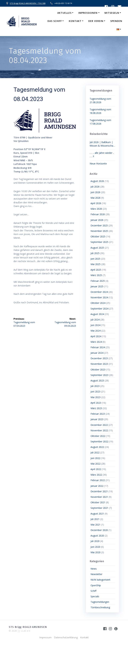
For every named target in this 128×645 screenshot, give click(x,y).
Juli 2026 (95, 186)
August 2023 (97, 380)
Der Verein (95, 21)
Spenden (116, 21)
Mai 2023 (95, 397)
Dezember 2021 (99, 491)
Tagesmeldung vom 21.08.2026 (100, 100)
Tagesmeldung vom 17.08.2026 (100, 122)
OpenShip (95, 585)
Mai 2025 (95, 264)
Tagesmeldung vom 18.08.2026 (100, 111)
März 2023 (96, 408)
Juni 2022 (95, 458)
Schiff (93, 590)
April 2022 (95, 469)
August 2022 (97, 447)
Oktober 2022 (97, 436)
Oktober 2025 (97, 236)
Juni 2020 (95, 546)
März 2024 (96, 341)
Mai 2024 (95, 330)
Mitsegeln (111, 12)
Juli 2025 (95, 253)
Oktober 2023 (97, 369)
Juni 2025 (95, 258)
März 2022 (96, 474)
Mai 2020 (95, 552)
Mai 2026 (95, 197)
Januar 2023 (96, 419)
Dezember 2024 (99, 291)
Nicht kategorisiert (100, 579)
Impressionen (88, 12)
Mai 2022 (95, 463)
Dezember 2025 (99, 225)
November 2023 (99, 363)
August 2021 (97, 513)
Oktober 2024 (97, 302)
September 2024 (99, 308)
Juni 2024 (95, 325)
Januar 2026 (96, 220)
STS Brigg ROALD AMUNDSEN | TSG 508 (27, 3)
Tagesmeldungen (99, 601)
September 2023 (99, 375)
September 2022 (99, 441)
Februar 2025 (97, 280)
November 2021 (99, 496)
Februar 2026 (97, 214)
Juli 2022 (95, 452)
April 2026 (95, 203)
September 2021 (99, 507)
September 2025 (99, 242)
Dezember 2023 (99, 358)
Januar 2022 (96, 485)
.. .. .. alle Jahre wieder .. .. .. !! (102, 154)
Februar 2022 (97, 480)
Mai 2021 (95, 524)
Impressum (45, 637)
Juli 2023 (95, 386)
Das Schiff (55, 21)
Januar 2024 (96, 352)
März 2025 (96, 275)
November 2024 (99, 297)
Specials (94, 596)
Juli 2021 (95, 519)
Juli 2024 (95, 319)
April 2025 (95, 269)
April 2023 (95, 402)
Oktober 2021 (97, 502)
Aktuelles (64, 12)
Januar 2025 (96, 286)
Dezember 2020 (99, 530)
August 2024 (97, 314)
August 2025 (97, 247)
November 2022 (99, 430)
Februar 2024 (97, 347)
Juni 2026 (95, 192)
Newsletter (96, 574)
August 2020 (97, 535)
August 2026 (97, 181)
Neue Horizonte (98, 163)
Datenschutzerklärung (66, 637)
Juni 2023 (95, 391)
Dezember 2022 (99, 424)
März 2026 (96, 208)
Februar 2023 (97, 413)
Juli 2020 (95, 541)
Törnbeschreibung (100, 607)
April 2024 (95, 336)
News (93, 568)
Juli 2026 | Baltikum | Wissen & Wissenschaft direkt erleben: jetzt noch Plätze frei (102, 144)
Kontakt (75, 21)
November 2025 (99, 231)
